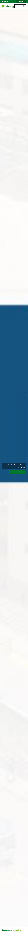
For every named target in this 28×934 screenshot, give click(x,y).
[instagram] (5, 1)
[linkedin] (7, 1)
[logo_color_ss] (8, 5)
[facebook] (2, 1)
